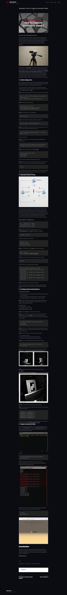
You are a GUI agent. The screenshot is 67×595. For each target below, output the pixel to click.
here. (32, 90)
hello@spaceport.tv (22, 555)
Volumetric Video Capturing (36, 563)
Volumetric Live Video (22, 563)
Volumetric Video (28, 563)
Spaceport (13, 2)
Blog (19, 561)
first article (29, 67)
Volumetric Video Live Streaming (35, 71)
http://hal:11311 (34, 253)
